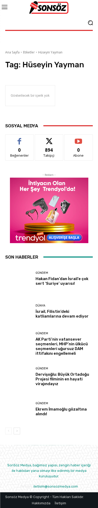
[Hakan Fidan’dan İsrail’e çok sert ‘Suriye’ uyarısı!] (18, 279)
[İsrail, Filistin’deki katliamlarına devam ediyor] (18, 311)
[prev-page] (8, 431)
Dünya (40, 305)
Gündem (42, 272)
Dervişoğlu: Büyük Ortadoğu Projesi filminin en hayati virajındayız (62, 379)
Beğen (19, 138)
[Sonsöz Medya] (49, 7)
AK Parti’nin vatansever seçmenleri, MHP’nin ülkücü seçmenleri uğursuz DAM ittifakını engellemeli (62, 346)
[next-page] (17, 431)
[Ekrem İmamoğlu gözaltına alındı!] (18, 409)
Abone (78, 138)
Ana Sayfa (12, 52)
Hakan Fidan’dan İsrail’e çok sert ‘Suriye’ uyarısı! (62, 281)
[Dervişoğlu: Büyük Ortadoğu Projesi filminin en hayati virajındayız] (18, 376)
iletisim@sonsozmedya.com (55, 486)
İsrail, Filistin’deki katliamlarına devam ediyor (62, 314)
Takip (49, 138)
